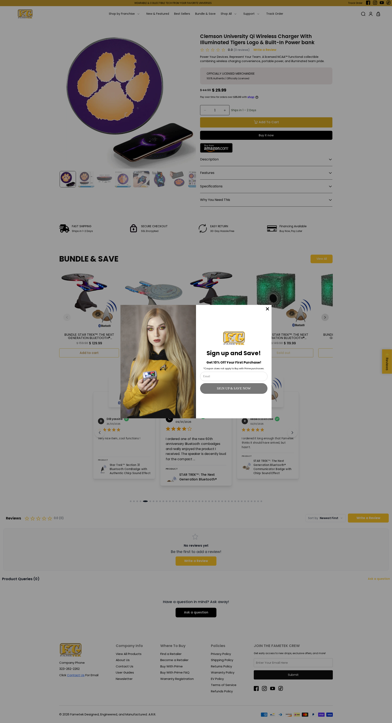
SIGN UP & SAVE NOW (234, 388)
